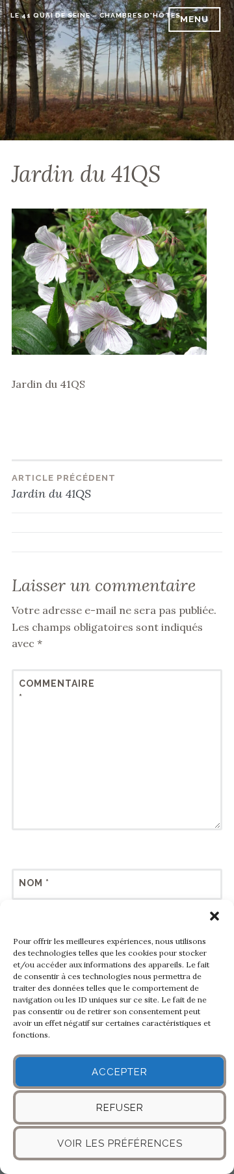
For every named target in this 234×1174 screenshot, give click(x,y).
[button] (214, 916)
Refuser (120, 1108)
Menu (194, 19)
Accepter (120, 1072)
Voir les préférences (120, 1143)
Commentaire (51, 690)
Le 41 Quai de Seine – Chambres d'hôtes (95, 15)
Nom (34, 883)
